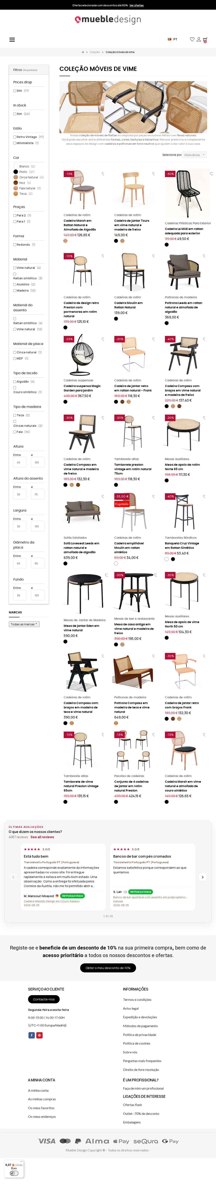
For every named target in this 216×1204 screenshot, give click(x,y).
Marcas (15, 612)
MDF (22, 358)
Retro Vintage (30, 137)
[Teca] (72, 723)
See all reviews (42, 837)
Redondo (26, 245)
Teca (23, 415)
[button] (185, 39)
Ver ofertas (137, 5)
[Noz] (122, 402)
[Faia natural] (65, 241)
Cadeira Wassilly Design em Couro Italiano (52, 901)
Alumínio (26, 284)
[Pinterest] (39, 1035)
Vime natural (29, 268)
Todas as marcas (24, 624)
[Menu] (21, 1162)
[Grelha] (62, 155)
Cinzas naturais (28, 426)
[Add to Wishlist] (107, 575)
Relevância (195, 155)
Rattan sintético (28, 278)
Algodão (26, 381)
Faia (23, 432)
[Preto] (116, 241)
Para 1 (24, 221)
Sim (23, 91)
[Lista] (68, 155)
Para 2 (24, 215)
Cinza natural (29, 352)
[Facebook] (31, 1035)
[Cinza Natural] (122, 241)
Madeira (26, 290)
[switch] (14, 1173)
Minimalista (28, 143)
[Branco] (116, 563)
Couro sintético (27, 392)
